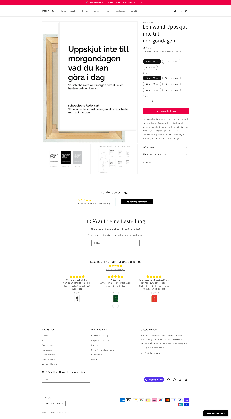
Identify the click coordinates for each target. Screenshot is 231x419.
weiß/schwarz (152, 61)
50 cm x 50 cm (152, 90)
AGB (44, 340)
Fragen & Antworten (100, 340)
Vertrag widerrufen (50, 364)
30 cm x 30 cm (171, 78)
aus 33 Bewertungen (115, 269)
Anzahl (145, 96)
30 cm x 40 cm (152, 84)
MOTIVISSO (51, 413)
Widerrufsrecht (48, 354)
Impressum (47, 350)
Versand (155, 52)
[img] (115, 266)
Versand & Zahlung (99, 335)
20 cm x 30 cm (152, 78)
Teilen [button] (148, 162)
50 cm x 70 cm (171, 90)
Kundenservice (48, 359)
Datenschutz (47, 345)
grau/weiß (150, 67)
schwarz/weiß (171, 61)
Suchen (45, 335)
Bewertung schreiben (136, 201)
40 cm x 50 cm (171, 84)
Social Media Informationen (103, 350)
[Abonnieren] (136, 243)
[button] (73, 11)
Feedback (95, 359)
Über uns (95, 345)
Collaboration (97, 354)
